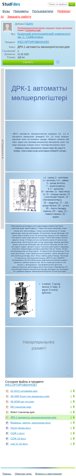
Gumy (29, 23)
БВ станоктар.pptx (20, 406)
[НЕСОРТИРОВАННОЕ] (33, 41)
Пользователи (42, 11)
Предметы (21, 11)
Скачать (28, 62)
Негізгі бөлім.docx (20, 428)
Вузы (6, 11)
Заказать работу (19, 16)
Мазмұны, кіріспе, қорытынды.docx (30, 422)
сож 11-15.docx (19, 443)
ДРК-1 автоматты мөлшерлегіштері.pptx (33, 417)
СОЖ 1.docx (17, 433)
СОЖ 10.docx (18, 438)
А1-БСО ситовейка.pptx (23, 391)
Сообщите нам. (33, 30)
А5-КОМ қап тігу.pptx (22, 401)
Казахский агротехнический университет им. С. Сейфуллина (44, 35)
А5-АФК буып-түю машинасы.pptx (29, 396)
